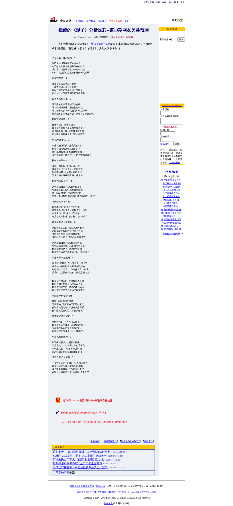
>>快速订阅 (174, 162)
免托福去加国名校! (172, 183)
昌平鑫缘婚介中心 (171, 193)
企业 (182, 2)
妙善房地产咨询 (171, 206)
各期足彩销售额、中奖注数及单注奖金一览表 (80, 467)
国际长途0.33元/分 (172, 209)
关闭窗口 (148, 441)
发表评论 (94, 441)
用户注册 (91, 492)
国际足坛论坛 (110, 441)
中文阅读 (122, 492)
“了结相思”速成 (170, 203)
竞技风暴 (91, 21)
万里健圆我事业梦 (172, 229)
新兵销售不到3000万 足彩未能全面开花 (77, 463)
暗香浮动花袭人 (171, 226)
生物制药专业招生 (172, 222)
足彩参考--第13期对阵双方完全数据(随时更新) (82, 451)
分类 (170, 2)
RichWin (132, 492)
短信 (164, 2)
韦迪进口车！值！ (172, 200)
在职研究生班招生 (172, 180)
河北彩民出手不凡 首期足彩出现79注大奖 (78, 459)
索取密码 (164, 143)
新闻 (151, 2)
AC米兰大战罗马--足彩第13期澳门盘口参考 (79, 455)
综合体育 (102, 21)
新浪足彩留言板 (100, 43)
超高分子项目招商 (172, 213)
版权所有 (108, 503)
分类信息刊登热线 (171, 233)
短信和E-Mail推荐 (130, 441)
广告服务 (101, 492)
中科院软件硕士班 (171, 186)
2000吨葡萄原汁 (170, 216)
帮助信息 (151, 492)
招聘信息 (112, 492)
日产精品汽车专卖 (171, 196)
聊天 (176, 2)
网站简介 (81, 492)
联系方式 (141, 492)
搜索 (158, 2)
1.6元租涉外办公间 (172, 190)
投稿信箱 (100, 486)
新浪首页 (80, 21)
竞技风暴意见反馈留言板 (82, 486)
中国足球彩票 (61, 472)
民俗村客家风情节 (172, 219)
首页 (145, 2)
